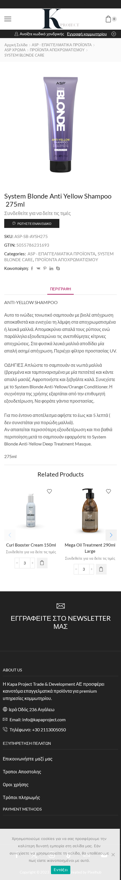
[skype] (57, 268)
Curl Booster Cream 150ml (31, 544)
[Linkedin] (75, 4)
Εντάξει (61, 869)
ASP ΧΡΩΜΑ (15, 50)
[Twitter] (46, 4)
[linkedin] (51, 268)
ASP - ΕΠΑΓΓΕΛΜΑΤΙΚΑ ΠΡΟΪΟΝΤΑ (62, 45)
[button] (111, 535)
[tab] (60, 289)
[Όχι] (113, 854)
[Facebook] (37, 4)
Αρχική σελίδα (16, 45)
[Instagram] (56, 4)
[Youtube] (65, 4)
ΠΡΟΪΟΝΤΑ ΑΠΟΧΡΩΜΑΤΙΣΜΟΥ (57, 50)
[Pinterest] (45, 268)
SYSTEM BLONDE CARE (24, 55)
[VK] (38, 268)
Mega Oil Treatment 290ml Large (90, 548)
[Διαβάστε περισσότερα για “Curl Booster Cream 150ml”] (42, 563)
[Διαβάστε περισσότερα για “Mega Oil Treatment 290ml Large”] (101, 569)
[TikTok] (84, 4)
